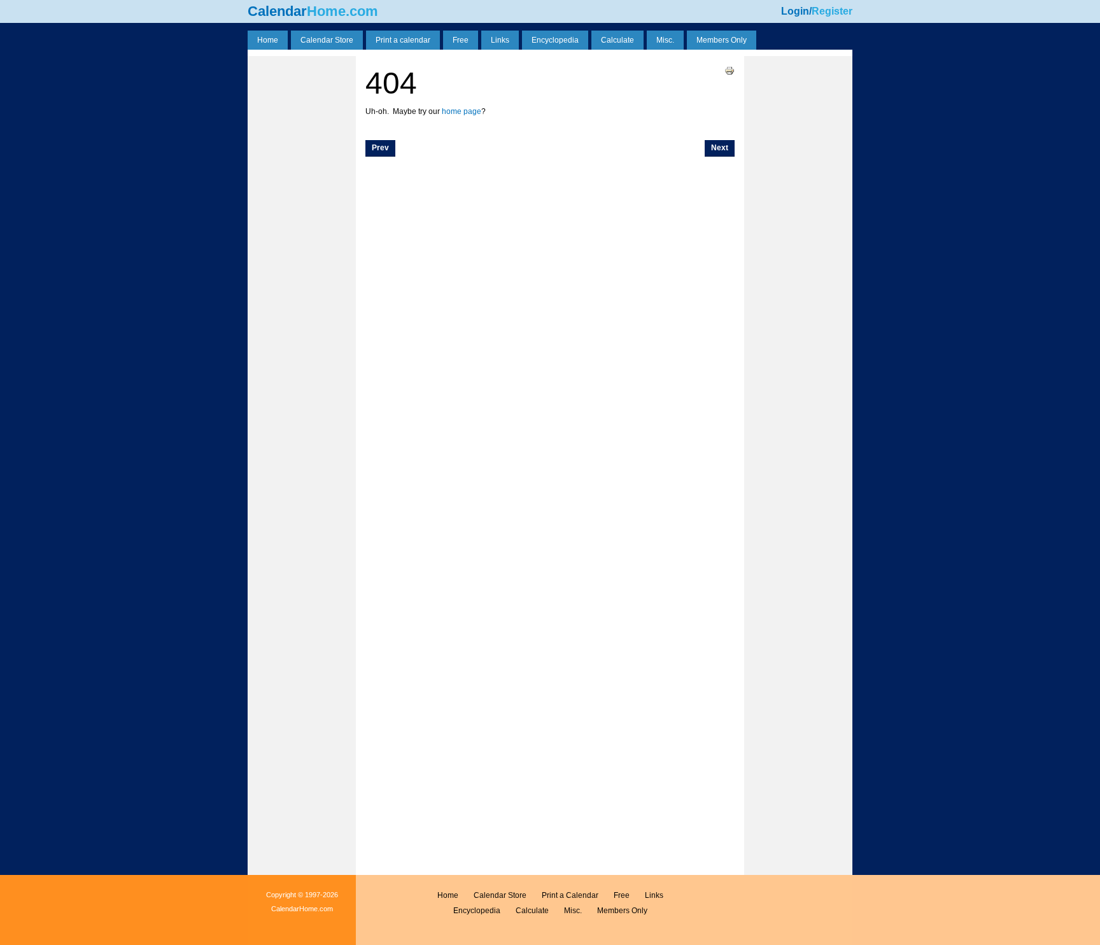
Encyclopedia (476, 910)
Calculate (532, 910)
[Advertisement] (302, 88)
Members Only (622, 910)
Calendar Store (500, 895)
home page (461, 111)
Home (447, 895)
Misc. (573, 910)
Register (832, 11)
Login (795, 11)
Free (622, 895)
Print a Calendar (570, 895)
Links (654, 895)
